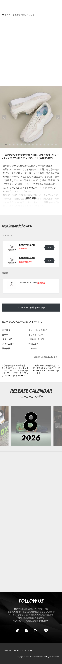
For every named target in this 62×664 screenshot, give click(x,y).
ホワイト (33, 335)
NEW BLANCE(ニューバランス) (36, 177)
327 (40, 187)
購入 (49, 247)
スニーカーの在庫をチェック (31, 307)
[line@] (45, 630)
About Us (18, 651)
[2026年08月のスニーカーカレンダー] (31, 426)
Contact (29, 651)
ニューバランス (36, 330)
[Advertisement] (31, 51)
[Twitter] (17, 630)
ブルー (40, 335)
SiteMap (7, 651)
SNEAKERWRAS (37, 657)
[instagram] (35, 630)
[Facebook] (26, 630)
